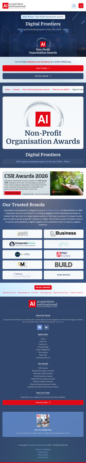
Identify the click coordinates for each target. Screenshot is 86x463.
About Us (43, 341)
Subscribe (43, 355)
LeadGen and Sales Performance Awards (43, 387)
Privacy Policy (43, 455)
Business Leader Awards (43, 373)
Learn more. (59, 322)
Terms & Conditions (43, 449)
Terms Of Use (43, 457)
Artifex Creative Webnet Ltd (72, 293)
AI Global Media (53, 210)
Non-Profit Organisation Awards (36, 89)
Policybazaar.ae (14, 293)
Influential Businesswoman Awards (43, 384)
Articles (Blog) (43, 347)
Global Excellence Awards (43, 381)
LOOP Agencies (36, 293)
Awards (16, 89)
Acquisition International (37, 445)
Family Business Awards (43, 376)
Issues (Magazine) (43, 349)
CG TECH (25, 293)
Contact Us (43, 344)
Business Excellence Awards (43, 371)
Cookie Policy (43, 452)
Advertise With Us (43, 358)
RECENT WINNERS (43, 287)
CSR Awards (43, 368)
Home (7, 89)
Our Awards (43, 352)
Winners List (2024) (61, 89)
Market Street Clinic (51, 293)
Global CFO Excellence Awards (43, 379)
